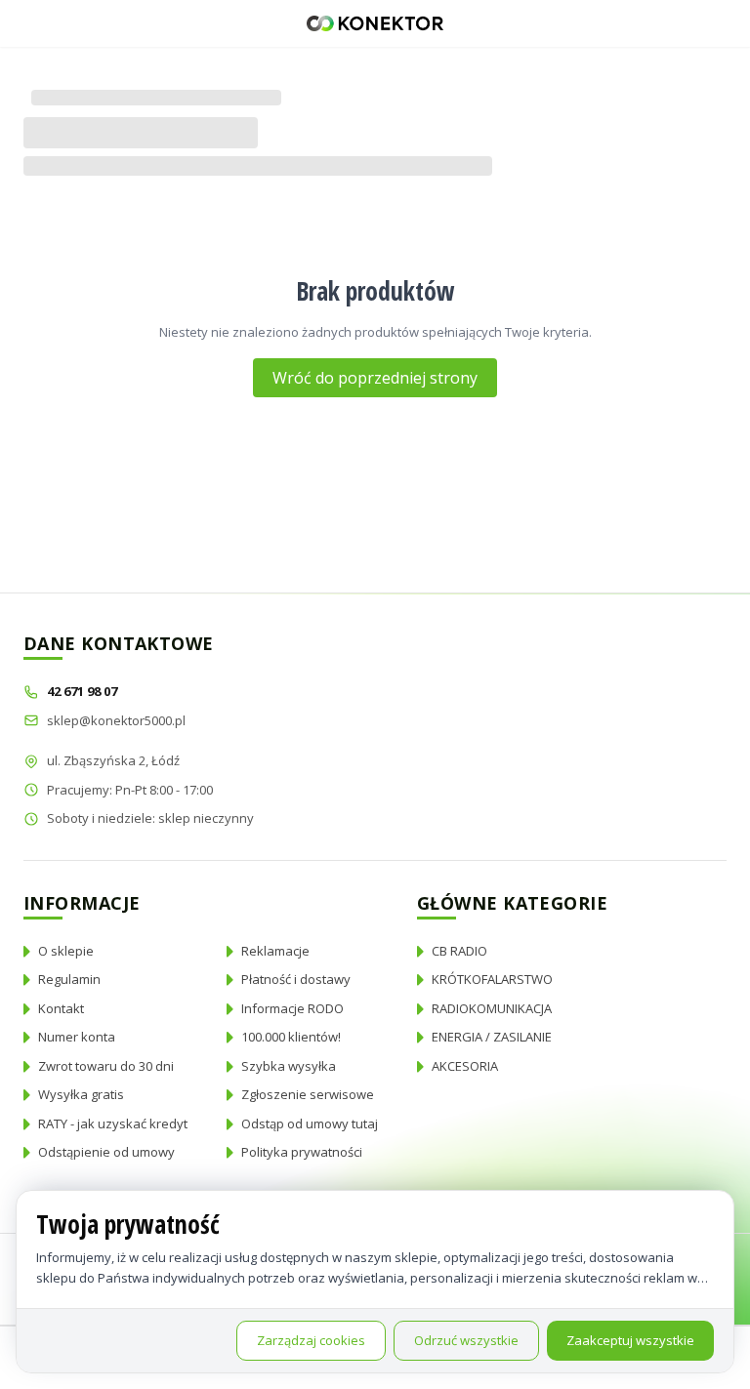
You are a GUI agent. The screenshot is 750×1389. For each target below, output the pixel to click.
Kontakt (61, 1008)
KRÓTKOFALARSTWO (492, 979)
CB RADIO (459, 951)
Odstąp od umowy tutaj (309, 1123)
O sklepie (66, 951)
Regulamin (69, 979)
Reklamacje (275, 951)
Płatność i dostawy (296, 979)
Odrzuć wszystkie (466, 1340)
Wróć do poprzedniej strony (375, 377)
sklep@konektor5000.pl (116, 720)
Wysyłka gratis (81, 1094)
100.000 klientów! (291, 1036)
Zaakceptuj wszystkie (630, 1340)
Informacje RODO (292, 1008)
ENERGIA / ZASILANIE (492, 1036)
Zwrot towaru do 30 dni (106, 1066)
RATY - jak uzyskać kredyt (113, 1123)
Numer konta (76, 1036)
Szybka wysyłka (288, 1066)
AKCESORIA (465, 1066)
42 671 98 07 (83, 691)
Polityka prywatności (301, 1152)
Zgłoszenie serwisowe (307, 1094)
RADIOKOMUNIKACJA (492, 1008)
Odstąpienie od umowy (106, 1152)
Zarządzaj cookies (311, 1340)
